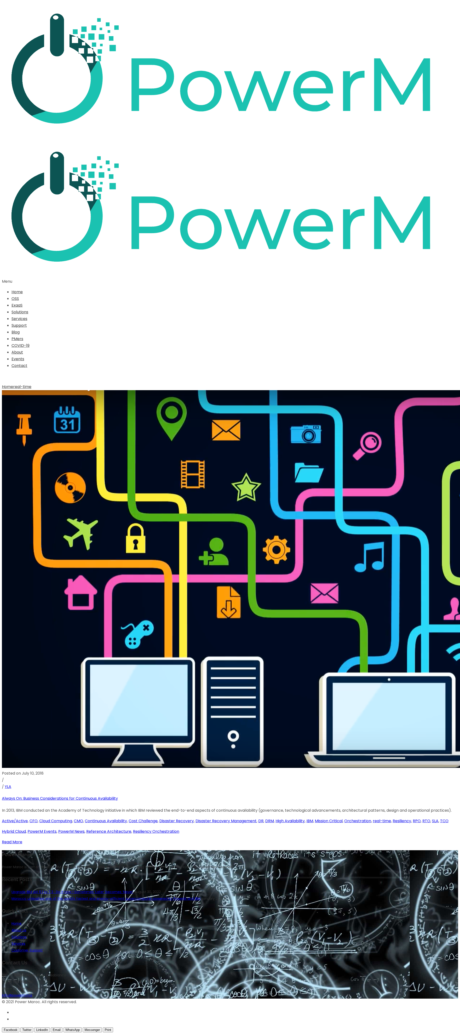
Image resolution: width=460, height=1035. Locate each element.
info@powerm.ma (17, 995)
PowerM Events (42, 831)
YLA (8, 786)
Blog (16, 332)
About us (19, 930)
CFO (33, 821)
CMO (78, 821)
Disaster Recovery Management (226, 821)
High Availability (290, 821)
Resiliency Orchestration (156, 831)
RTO (426, 821)
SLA (435, 821)
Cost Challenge (143, 821)
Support (19, 325)
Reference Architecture (108, 831)
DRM (269, 821)
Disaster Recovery (176, 821)
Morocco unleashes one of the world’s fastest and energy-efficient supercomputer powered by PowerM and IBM (106, 898)
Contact (19, 365)
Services (19, 318)
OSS (15, 298)
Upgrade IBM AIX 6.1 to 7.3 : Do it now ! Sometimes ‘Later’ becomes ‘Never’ (72, 891)
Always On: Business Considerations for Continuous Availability (60, 798)
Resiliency (402, 821)
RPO (417, 821)
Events (18, 359)
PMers (17, 339)
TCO (444, 821)
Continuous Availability (106, 821)
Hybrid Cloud (14, 831)
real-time (22, 386)
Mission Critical (329, 821)
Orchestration (357, 821)
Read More (12, 842)
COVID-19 (20, 345)
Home (17, 292)
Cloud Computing (55, 821)
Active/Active (15, 821)
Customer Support (27, 950)
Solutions (20, 312)
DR (261, 821)
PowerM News (71, 831)
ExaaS (17, 305)
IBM (309, 821)
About (17, 352)
